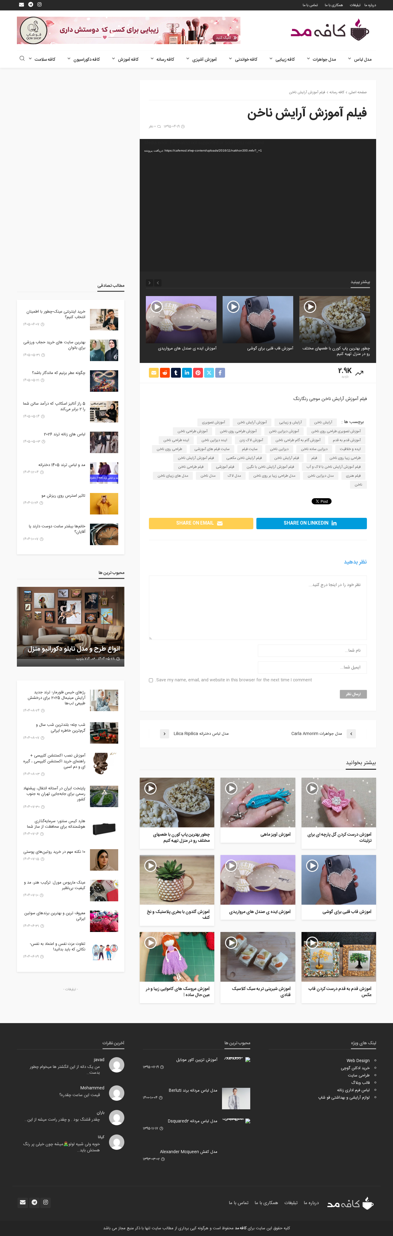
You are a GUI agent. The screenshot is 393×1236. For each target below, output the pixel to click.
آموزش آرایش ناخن (252, 422)
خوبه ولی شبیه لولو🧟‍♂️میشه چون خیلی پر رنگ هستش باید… (61, 1147)
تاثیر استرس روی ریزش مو (63, 496)
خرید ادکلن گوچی (355, 1068)
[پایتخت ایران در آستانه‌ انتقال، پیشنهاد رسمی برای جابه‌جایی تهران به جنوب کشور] (104, 796)
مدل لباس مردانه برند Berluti (193, 1090)
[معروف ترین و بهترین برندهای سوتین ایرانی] (104, 921)
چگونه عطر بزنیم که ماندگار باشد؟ (58, 373)
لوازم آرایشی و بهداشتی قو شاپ (344, 1097)
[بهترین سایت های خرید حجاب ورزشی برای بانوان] (104, 350)
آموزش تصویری (213, 422)
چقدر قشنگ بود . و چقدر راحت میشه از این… (62, 1119)
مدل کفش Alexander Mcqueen (188, 1152)
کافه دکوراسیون (86, 60)
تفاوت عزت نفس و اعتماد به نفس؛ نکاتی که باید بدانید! (57, 946)
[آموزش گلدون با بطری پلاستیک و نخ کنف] (177, 880)
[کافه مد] (330, 30)
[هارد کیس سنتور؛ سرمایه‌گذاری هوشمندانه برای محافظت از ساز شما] (104, 829)
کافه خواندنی (246, 60)
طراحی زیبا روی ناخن (345, 458)
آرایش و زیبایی (290, 422)
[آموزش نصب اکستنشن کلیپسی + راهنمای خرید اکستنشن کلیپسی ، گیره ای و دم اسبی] (104, 763)
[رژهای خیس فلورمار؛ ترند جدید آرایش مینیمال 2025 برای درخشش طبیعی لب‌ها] (104, 700)
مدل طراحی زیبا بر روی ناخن (274, 476)
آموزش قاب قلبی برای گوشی (270, 348)
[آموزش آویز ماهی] (257, 802)
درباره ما (370, 5)
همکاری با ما (334, 5)
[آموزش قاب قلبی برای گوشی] (258, 319)
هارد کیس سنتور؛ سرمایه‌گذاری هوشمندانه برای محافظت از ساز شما (56, 824)
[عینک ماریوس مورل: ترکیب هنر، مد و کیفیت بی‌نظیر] (104, 890)
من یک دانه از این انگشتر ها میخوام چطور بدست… (65, 1070)
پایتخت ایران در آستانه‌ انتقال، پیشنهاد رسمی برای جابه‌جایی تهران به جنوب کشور (54, 794)
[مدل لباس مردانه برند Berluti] (236, 1098)
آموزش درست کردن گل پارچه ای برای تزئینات (339, 838)
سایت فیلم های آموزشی (212, 449)
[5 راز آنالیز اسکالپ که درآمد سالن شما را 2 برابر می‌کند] (104, 411)
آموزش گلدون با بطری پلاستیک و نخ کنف (178, 915)
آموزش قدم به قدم (347, 440)
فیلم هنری (353, 476)
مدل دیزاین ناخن (321, 476)
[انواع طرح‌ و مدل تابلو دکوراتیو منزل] (70, 627)
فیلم (314, 458)
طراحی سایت (359, 1075)
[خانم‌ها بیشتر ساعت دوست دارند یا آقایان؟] (104, 534)
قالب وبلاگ (360, 1083)
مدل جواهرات (324, 60)
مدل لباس (363, 60)
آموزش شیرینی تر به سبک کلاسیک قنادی (261, 992)
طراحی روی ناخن (169, 449)
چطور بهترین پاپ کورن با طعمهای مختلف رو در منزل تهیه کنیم (336, 351)
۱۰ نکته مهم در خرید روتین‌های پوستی (54, 852)
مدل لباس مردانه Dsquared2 (192, 1121)
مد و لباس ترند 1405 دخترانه (61, 465)
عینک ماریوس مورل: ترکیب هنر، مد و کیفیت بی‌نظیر (54, 885)
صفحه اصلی (357, 92)
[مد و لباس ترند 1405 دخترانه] (104, 473)
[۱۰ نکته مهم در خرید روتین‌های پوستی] (104, 860)
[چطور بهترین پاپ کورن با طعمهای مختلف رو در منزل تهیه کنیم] (334, 319)
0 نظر (152, 126)
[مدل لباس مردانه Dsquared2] (236, 1121)
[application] (258, 205)
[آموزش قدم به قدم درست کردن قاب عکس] (339, 957)
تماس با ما (310, 5)
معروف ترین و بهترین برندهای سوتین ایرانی (54, 916)
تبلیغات (355, 5)
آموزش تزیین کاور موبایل (196, 1060)
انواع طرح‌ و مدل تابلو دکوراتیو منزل (74, 649)
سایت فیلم (250, 449)
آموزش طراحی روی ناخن (238, 431)
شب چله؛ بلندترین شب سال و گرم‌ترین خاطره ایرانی (60, 727)
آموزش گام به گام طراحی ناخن (298, 440)
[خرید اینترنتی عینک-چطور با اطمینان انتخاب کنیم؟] (104, 319)
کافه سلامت (45, 60)
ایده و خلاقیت (350, 449)
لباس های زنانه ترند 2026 (64, 434)
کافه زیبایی (285, 60)
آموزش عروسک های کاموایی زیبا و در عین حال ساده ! (178, 992)
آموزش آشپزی (204, 60)
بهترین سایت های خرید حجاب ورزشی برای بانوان (54, 345)
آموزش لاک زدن (251, 440)
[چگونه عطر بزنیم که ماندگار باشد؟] (104, 381)
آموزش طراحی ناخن (192, 431)
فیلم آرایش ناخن (286, 458)
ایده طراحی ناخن (176, 440)
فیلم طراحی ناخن (191, 467)
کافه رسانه (165, 60)
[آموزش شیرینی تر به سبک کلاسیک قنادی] (257, 957)
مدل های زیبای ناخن (173, 476)
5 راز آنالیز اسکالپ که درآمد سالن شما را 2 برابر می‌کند (54, 406)
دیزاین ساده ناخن (314, 449)
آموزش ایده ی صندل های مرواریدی (187, 348)
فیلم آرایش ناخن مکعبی (244, 458)
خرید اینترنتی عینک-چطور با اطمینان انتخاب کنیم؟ (55, 314)
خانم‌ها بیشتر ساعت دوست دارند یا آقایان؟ (57, 529)
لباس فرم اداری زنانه (353, 1090)
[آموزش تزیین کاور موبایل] (236, 1059)
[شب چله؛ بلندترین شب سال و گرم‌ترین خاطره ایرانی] (104, 733)
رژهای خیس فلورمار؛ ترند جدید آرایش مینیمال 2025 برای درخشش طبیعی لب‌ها (56, 698)
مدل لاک (234, 476)
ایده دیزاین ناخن (214, 440)
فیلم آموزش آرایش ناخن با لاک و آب (333, 467)
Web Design (358, 1060)
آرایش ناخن (323, 422)
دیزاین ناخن (279, 449)
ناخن (358, 485)
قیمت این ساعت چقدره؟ (79, 1095)
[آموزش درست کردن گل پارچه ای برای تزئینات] (339, 802)
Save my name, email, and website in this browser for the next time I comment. (233, 680)
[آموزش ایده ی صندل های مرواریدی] (181, 319)
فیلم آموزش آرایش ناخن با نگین (270, 467)
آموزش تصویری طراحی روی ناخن (336, 431)
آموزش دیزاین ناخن (284, 431)
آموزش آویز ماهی (275, 835)
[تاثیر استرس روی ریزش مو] (104, 503)
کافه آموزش (128, 60)
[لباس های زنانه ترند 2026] (104, 442)
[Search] (22, 59)
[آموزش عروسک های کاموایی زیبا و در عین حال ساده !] (177, 957)
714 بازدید (83, 659)
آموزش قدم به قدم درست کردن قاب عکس (340, 992)
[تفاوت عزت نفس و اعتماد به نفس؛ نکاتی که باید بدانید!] (104, 952)
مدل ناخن (208, 476)
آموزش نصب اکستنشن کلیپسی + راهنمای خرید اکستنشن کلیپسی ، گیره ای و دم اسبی (54, 761)
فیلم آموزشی (225, 467)
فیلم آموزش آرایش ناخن (196, 458)
